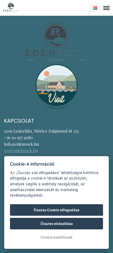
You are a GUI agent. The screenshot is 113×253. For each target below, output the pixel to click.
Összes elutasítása (56, 224)
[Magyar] (95, 8)
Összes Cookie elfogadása (56, 210)
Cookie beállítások (56, 237)
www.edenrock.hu (21, 150)
